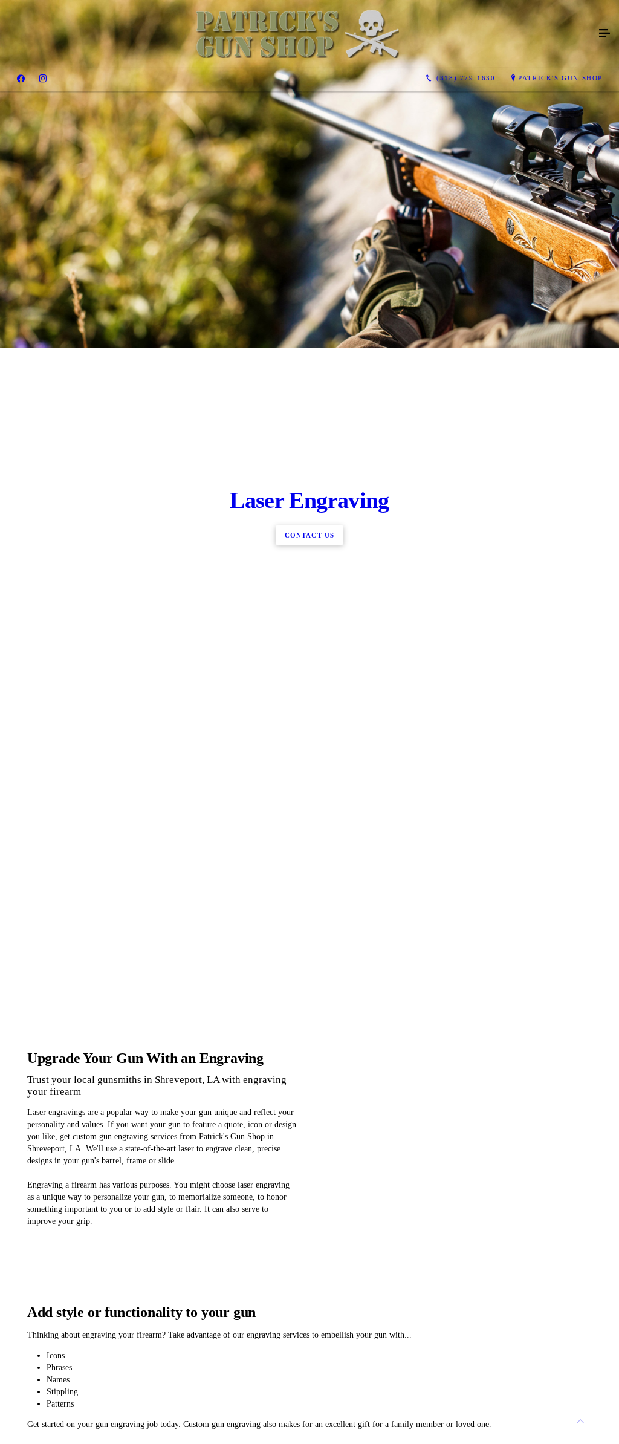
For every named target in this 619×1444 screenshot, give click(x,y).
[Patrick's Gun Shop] (297, 34)
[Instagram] (43, 78)
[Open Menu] (604, 33)
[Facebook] (21, 78)
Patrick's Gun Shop (560, 78)
